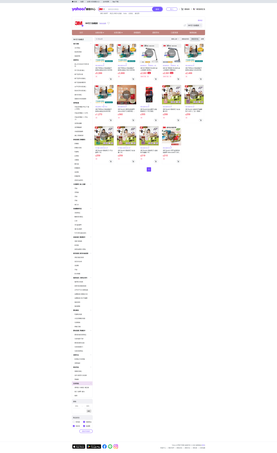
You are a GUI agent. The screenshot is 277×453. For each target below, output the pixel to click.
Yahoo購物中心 (83, 9)
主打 (81, 32)
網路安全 (187, 448)
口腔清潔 (174, 32)
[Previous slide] (95, 53)
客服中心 (163, 448)
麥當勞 (137, 13)
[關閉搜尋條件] (104, 9)
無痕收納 (193, 32)
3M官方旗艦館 (193, 25)
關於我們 (171, 448)
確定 (89, 411)
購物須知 (179, 448)
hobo (125, 13)
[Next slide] (112, 53)
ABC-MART (104, 13)
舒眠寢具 (137, 32)
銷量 (202, 39)
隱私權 (195, 448)
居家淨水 (155, 32)
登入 (171, 9)
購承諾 (200, 20)
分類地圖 (202, 448)
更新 (203, 445)
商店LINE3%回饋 (116, 13)
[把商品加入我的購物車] (111, 79)
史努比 (131, 13)
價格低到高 (185, 39)
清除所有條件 (86, 431)
